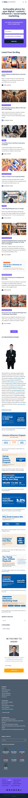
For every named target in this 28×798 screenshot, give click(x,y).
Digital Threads (20, 378)
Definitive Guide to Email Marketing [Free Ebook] (13, 729)
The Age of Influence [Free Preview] (10, 724)
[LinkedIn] (9, 790)
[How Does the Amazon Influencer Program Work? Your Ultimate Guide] (14, 439)
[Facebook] (16, 790)
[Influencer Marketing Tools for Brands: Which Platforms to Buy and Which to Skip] (14, 601)
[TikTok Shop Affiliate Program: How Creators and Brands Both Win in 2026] (14, 561)
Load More (14, 331)
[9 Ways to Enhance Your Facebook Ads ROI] (14, 165)
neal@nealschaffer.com (7, 710)
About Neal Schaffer (6, 781)
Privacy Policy (5, 691)
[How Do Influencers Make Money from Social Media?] (14, 62)
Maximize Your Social (15, 381)
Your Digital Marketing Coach (18, 390)
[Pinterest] (11, 790)
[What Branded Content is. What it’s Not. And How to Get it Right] (14, 96)
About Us (4, 688)
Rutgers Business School (15, 387)
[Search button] (25, 620)
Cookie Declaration (6, 690)
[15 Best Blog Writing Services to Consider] (14, 197)
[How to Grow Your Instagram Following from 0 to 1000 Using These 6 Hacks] (14, 301)
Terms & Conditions (6, 693)
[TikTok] (20, 790)
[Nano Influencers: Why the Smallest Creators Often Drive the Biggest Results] (14, 520)
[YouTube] (18, 790)
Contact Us (4, 696)
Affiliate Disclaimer (6, 695)
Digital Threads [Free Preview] (8, 719)
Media (9, 780)
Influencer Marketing (7, 71)
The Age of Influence (10, 380)
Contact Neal (16, 781)
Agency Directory (17, 780)
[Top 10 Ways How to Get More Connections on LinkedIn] (14, 131)
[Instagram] (14, 790)
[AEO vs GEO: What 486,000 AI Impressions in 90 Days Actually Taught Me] (14, 480)
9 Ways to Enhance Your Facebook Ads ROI (13, 176)
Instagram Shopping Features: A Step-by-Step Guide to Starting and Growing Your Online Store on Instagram (14, 242)
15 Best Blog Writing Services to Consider (13, 208)
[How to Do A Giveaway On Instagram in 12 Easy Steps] (14, 266)
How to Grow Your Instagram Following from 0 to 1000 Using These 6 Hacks (14, 313)
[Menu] (25, 2)
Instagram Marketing (6, 237)
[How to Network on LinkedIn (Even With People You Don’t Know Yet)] (14, 581)
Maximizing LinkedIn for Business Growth (16, 383)
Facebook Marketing (6, 173)
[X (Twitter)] (7, 790)
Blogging (4, 205)
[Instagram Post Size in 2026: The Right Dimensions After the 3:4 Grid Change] (14, 541)
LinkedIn (4, 140)
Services (4, 780)
